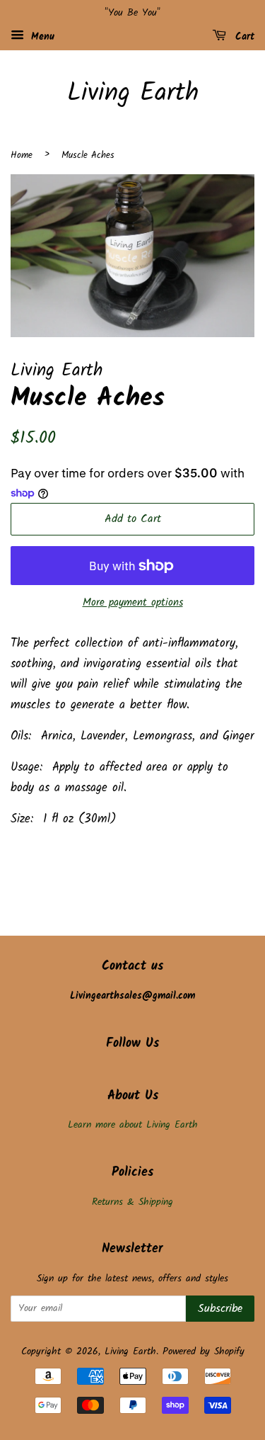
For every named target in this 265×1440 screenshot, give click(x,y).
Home (22, 155)
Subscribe (220, 1308)
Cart (243, 37)
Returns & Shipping (132, 1202)
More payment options (133, 602)
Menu (41, 37)
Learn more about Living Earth (133, 1125)
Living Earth (133, 94)
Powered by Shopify (204, 1352)
